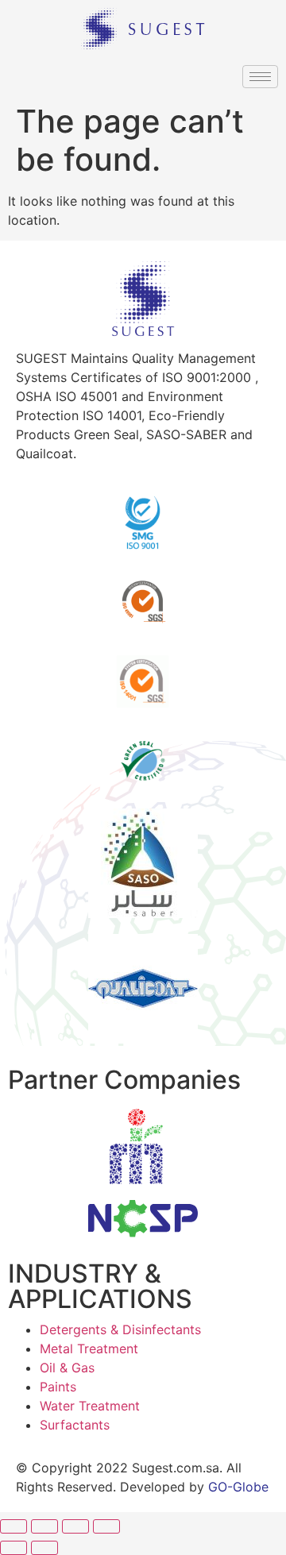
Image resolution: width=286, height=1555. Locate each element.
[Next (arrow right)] (44, 1548)
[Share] (44, 1526)
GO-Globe (238, 1487)
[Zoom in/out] (106, 1526)
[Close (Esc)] (13, 1526)
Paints (58, 1387)
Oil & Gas (67, 1368)
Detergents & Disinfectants (120, 1329)
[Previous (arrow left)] (13, 1548)
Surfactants (75, 1425)
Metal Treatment (89, 1348)
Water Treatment (90, 1406)
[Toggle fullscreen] (75, 1526)
